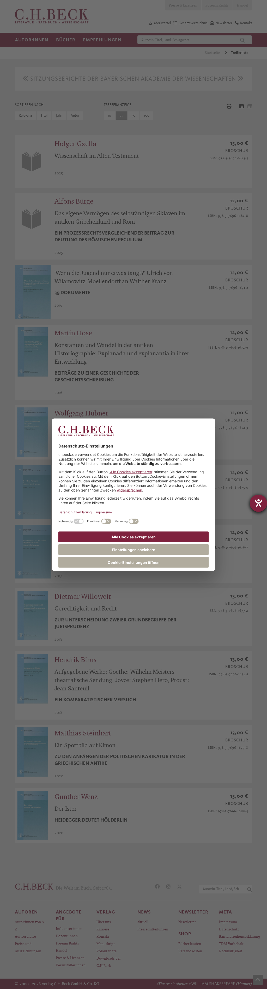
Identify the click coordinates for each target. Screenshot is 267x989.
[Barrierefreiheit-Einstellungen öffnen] (258, 503)
